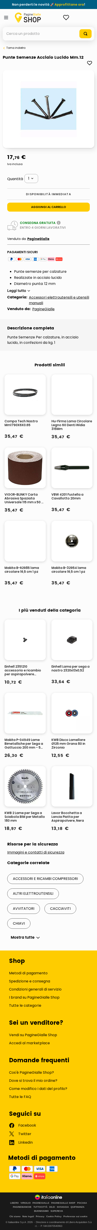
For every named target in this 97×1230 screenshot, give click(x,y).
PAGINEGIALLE (40, 1203)
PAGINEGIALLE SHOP (63, 1203)
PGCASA (82, 1203)
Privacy (40, 1216)
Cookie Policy (54, 1216)
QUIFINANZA (77, 1207)
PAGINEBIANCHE (22, 1207)
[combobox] (48, 33)
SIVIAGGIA (63, 1207)
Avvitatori (23, 908)
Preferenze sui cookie (75, 1216)
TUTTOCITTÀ (40, 1207)
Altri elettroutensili (33, 893)
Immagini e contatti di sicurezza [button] (35, 852)
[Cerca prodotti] (85, 33)
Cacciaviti (60, 908)
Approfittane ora (69, 4)
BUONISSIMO (41, 1211)
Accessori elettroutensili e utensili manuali (59, 300)
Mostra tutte (23, 937)
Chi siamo (15, 1216)
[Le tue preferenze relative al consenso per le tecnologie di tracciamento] (89, 1222)
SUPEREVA (57, 1211)
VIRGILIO (26, 1203)
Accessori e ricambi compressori (45, 878)
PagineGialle (38, 239)
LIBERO (14, 1203)
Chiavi (19, 923)
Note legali (28, 1216)
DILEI (52, 1207)
